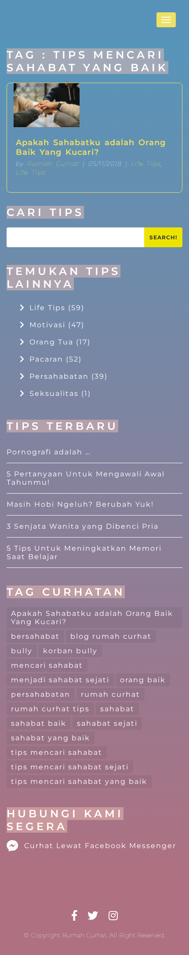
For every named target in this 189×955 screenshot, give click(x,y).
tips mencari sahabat (56, 752)
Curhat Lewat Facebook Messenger (100, 846)
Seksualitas (60, 393)
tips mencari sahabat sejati (70, 767)
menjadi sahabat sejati (60, 680)
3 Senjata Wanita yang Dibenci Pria (83, 526)
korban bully (70, 651)
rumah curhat (110, 694)
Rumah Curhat (53, 164)
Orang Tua (60, 342)
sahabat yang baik (50, 738)
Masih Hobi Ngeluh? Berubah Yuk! (80, 504)
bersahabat (35, 636)
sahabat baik (38, 723)
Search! (163, 237)
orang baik (143, 680)
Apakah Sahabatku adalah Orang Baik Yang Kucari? (91, 147)
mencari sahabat (47, 665)
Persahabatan (68, 376)
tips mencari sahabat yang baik (79, 781)
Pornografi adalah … (49, 452)
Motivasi (56, 325)
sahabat (117, 709)
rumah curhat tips (50, 709)
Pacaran (55, 359)
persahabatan (40, 694)
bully (22, 651)
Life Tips (145, 164)
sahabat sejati (107, 723)
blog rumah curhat (111, 636)
